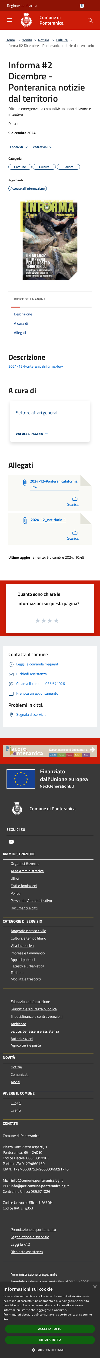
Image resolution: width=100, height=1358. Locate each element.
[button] (49, 1350)
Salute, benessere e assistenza (35, 1031)
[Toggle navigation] (9, 20)
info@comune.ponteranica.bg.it (37, 1180)
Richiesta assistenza (27, 1251)
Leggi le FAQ (20, 1244)
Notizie (43, 40)
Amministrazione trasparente (34, 1274)
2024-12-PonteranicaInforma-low (35, 366)
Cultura (62, 40)
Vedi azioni (40, 146)
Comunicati (20, 1074)
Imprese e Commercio (28, 953)
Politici (16, 893)
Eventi (16, 1110)
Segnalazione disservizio (30, 1237)
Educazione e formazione (30, 1001)
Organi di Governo (25, 863)
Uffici (15, 878)
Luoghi (16, 1102)
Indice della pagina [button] (29, 299)
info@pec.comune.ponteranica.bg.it (40, 1186)
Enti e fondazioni (24, 885)
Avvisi (15, 1082)
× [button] (95, 1287)
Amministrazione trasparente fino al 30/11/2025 (50, 1281)
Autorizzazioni (22, 1038)
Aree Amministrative (27, 871)
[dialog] (50, 1320)
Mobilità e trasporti (26, 979)
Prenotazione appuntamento (33, 1229)
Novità (27, 40)
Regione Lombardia (22, 5)
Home (10, 40)
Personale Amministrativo (31, 900)
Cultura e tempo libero (28, 938)
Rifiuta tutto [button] (50, 1340)
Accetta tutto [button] (50, 1329)
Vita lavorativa (22, 945)
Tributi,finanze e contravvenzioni (37, 1016)
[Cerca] (90, 20)
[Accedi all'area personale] (82, 5)
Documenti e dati (24, 908)
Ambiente (18, 1024)
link (5, 1319)
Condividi (16, 146)
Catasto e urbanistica (27, 966)
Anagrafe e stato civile (28, 930)
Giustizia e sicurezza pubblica (34, 1009)
